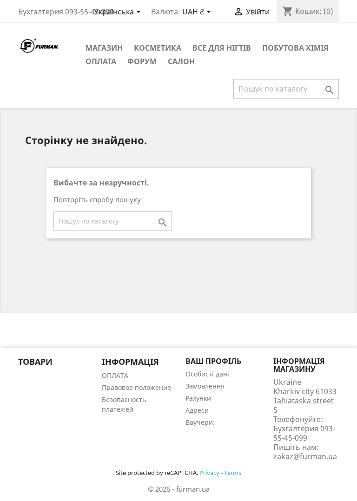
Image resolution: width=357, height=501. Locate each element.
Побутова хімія (295, 48)
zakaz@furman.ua (305, 456)
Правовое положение (136, 387)
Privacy (209, 472)
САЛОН (181, 61)
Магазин (104, 48)
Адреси (197, 410)
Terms (232, 472)
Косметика (157, 48)
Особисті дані (207, 373)
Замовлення (205, 386)
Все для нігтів (221, 48)
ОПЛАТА (101, 61)
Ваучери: (200, 422)
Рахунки (198, 398)
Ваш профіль (213, 361)
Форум (142, 61)
